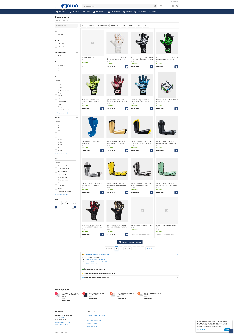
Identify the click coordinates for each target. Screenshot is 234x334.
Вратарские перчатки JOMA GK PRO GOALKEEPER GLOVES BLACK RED (92, 226)
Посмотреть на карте (61, 324)
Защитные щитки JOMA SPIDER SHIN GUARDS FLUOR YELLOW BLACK (141, 142)
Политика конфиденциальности (96, 315)
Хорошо (227, 329)
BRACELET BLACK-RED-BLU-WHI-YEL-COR (97, 261)
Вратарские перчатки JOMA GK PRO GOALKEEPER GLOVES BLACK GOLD (117, 226)
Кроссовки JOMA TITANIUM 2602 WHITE (125, 294)
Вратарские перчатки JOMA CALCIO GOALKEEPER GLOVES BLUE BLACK (140, 100)
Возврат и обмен (92, 318)
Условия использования (94, 320)
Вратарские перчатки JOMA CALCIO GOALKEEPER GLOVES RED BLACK (117, 100)
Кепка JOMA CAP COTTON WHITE (152, 294)
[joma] (69, 6)
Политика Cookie (92, 323)
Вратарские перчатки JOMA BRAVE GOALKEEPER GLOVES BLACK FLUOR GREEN (167, 58)
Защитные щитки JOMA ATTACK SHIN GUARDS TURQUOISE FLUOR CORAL (166, 184)
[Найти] (155, 6)
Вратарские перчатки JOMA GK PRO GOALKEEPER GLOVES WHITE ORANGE (116, 58)
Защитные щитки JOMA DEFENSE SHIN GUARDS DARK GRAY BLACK (166, 142)
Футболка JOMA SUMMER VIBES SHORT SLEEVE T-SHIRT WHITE (71, 295)
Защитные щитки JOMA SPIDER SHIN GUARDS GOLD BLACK (116, 142)
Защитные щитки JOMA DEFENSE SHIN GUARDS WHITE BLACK (92, 184)
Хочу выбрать (201, 329)
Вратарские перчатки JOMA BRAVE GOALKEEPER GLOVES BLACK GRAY (142, 58)
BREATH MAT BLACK (91, 264)
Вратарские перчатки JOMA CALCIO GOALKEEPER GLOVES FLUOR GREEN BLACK (91, 100)
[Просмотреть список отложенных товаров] (173, 6)
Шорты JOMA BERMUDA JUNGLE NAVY (96, 294)
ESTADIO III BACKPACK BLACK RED (95, 259)
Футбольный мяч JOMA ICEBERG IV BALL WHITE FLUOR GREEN (167, 100)
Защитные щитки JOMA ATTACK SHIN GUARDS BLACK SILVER (141, 184)
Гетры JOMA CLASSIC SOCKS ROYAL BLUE (91, 142)
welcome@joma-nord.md (62, 322)
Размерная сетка (92, 326)
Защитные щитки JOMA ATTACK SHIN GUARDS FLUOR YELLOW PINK (116, 184)
